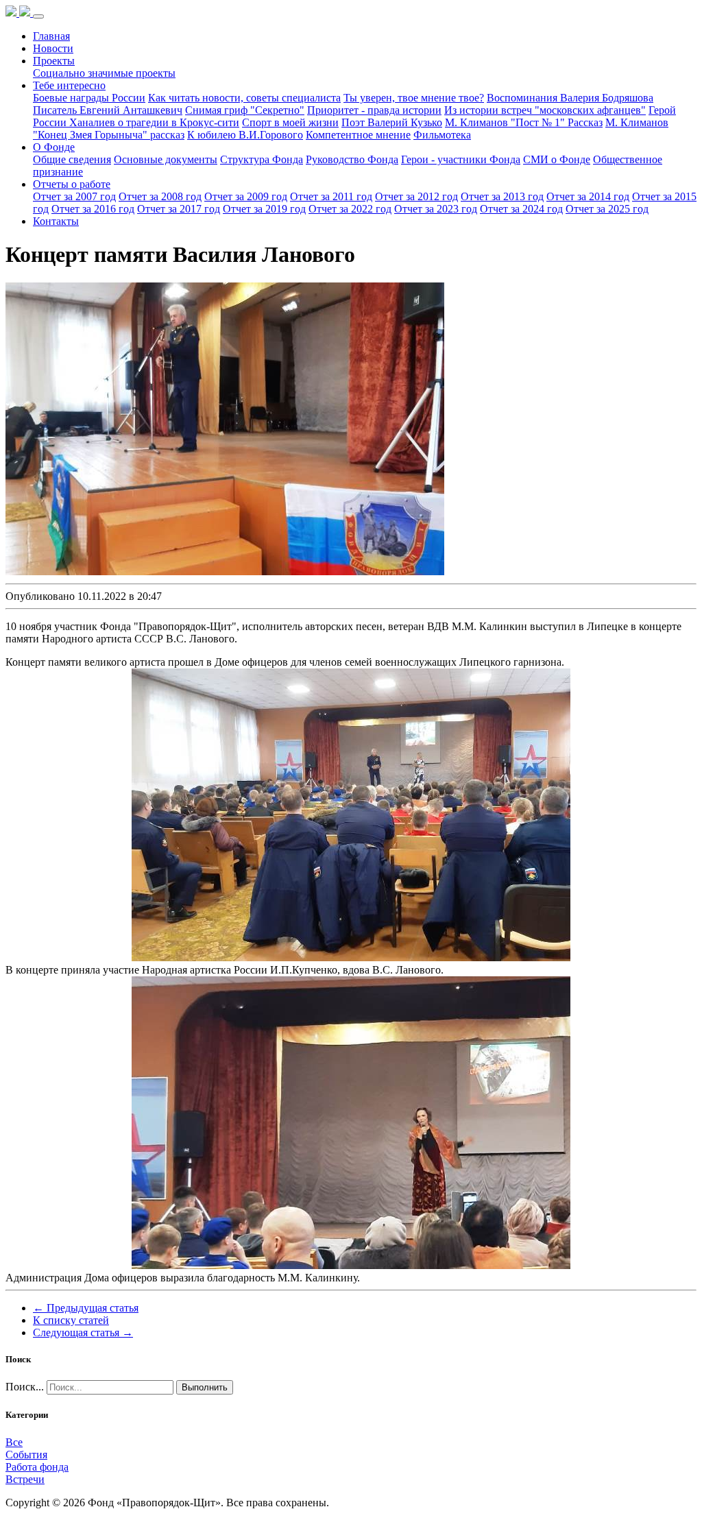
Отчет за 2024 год (521, 209)
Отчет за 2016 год (92, 209)
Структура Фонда (261, 159)
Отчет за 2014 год (587, 196)
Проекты (54, 61)
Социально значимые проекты (104, 73)
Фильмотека (442, 135)
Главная (51, 36)
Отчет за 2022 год (349, 209)
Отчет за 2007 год (74, 196)
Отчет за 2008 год (160, 196)
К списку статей (71, 1320)
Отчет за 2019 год (264, 209)
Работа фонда (37, 1467)
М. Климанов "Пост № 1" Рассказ (524, 122)
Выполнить (205, 1387)
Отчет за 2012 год (416, 196)
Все (14, 1442)
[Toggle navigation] (38, 16)
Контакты (56, 221)
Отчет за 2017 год (178, 209)
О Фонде (54, 147)
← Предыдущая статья (85, 1308)
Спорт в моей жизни (290, 122)
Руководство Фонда (352, 159)
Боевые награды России (89, 98)
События (26, 1454)
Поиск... (24, 1386)
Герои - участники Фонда (460, 159)
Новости (53, 48)
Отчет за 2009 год (245, 196)
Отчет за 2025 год (607, 209)
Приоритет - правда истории (374, 110)
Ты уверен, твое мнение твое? (413, 98)
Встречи (25, 1479)
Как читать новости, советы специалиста (244, 98)
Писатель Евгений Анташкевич (107, 110)
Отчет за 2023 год (435, 209)
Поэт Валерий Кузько (391, 122)
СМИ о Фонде (556, 159)
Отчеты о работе (71, 184)
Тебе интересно (69, 85)
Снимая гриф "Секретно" (244, 110)
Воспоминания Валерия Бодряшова (570, 98)
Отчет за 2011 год (331, 196)
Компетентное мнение (358, 135)
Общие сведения (72, 159)
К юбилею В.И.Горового (245, 135)
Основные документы (165, 159)
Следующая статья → (83, 1332)
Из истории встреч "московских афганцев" (545, 110)
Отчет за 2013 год (502, 196)
